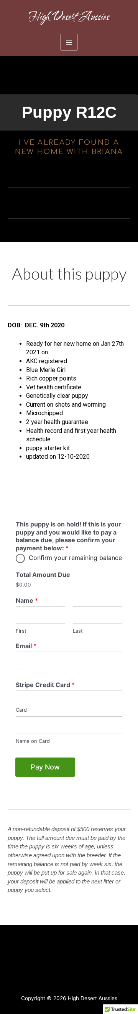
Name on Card (33, 741)
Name (27, 600)
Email (26, 646)
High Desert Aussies (69, 17)
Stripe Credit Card (45, 685)
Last (78, 631)
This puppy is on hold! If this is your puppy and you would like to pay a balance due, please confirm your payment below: (68, 536)
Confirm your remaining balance (75, 557)
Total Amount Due (43, 574)
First (21, 631)
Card (21, 710)
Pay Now (45, 767)
